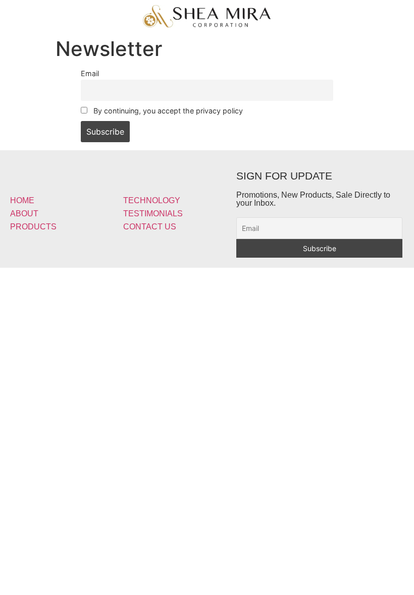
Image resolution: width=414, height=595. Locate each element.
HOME (22, 200)
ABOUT (24, 213)
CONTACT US (149, 226)
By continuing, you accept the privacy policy (167, 110)
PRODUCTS (33, 226)
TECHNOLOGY (151, 200)
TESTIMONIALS (153, 213)
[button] (69, 13)
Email (90, 73)
